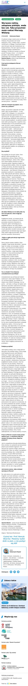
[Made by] (11, 683)
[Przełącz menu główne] (24, 2)
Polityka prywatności (7, 675)
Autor (11, 550)
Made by (4, 683)
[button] (11, 572)
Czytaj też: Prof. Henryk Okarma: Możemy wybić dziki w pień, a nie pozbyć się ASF (14, 539)
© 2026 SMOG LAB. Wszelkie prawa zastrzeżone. (12, 678)
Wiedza (18, 19)
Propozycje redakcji (7, 19)
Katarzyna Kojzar (15, 36)
